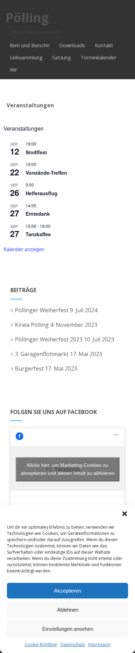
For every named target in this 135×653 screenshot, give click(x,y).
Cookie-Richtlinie (41, 644)
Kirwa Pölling (32, 325)
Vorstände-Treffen (46, 172)
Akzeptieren (67, 591)
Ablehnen (67, 610)
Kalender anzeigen (24, 249)
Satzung (61, 57)
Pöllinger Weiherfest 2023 (48, 339)
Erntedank (38, 213)
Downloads (72, 45)
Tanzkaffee (38, 234)
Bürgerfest (29, 368)
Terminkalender (98, 57)
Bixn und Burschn (30, 45)
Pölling (27, 17)
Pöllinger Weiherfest (42, 310)
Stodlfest (36, 152)
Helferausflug (41, 193)
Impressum (99, 644)
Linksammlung (26, 57)
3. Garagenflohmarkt (42, 354)
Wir (13, 69)
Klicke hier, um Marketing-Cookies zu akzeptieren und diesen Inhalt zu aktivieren (68, 469)
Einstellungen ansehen (67, 629)
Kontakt (104, 45)
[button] (124, 513)
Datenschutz (73, 644)
